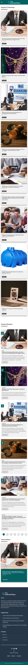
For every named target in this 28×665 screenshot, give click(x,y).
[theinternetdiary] (14, 2)
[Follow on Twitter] (14, 648)
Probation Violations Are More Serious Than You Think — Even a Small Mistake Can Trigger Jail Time (14, 39)
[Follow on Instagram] (13, 648)
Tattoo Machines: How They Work (11, 618)
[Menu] (2, 2)
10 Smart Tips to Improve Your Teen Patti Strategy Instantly (12, 309)
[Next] (26, 561)
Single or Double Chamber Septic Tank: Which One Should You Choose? (12, 272)
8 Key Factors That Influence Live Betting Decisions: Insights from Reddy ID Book (13, 235)
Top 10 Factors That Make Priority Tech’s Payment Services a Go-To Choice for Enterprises (12, 187)
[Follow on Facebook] (11, 648)
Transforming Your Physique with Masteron (13, 615)
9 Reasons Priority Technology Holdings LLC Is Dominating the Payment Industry (12, 113)
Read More (4, 43)
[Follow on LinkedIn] (16, 648)
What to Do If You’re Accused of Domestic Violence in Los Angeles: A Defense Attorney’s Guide (13, 150)
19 (22, 534)
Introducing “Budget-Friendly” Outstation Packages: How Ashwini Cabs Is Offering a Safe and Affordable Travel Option (13, 198)
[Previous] (1, 561)
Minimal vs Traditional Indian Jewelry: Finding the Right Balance (13, 76)
